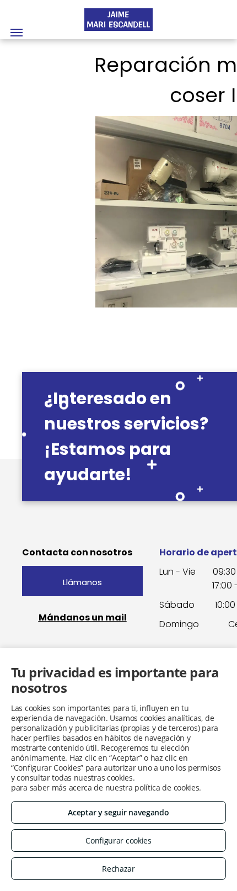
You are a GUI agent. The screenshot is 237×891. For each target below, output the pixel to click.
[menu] (17, 33)
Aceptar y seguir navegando (118, 812)
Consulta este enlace (174, 777)
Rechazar (118, 868)
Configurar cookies (118, 840)
